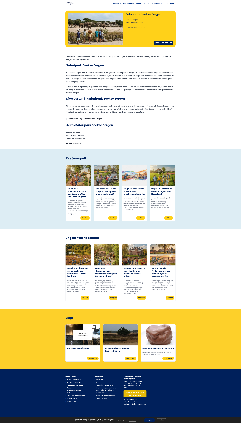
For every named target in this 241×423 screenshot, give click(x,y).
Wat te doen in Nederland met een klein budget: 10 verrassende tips (161, 272)
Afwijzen (161, 420)
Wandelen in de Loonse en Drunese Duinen (117, 349)
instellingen (132, 421)
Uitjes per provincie (74, 382)
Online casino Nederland (76, 396)
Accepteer (149, 420)
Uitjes (69, 388)
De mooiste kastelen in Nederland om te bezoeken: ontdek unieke (134, 272)
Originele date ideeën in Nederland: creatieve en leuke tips (134, 191)
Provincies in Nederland (157, 3)
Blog (172, 3)
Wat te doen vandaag (75, 385)
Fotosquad (100, 393)
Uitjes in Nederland (74, 379)
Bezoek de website (163, 43)
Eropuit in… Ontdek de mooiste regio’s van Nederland (161, 191)
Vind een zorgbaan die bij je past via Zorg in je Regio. (106, 389)
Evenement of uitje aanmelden (135, 394)
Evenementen (128, 3)
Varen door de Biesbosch (79, 348)
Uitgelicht (140, 3)
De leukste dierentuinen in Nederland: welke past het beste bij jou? (106, 272)
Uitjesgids (117, 3)
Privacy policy (72, 398)
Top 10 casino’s (101, 398)
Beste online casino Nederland (74, 392)
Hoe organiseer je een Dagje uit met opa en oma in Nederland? (106, 191)
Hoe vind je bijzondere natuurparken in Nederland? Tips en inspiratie (77, 272)
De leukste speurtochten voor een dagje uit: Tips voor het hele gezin (77, 192)
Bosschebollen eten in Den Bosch (158, 348)
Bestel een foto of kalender (105, 396)
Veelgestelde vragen (74, 401)
